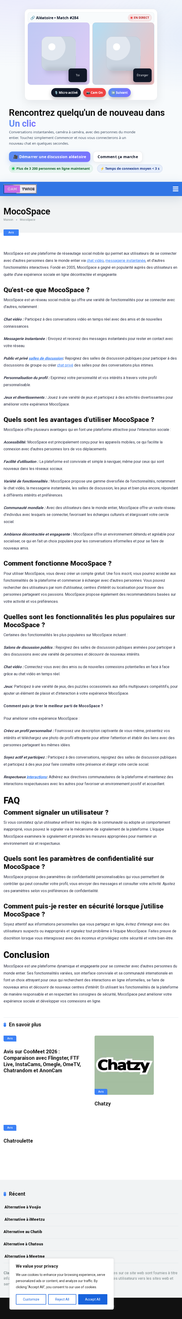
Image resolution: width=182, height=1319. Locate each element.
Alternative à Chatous (23, 1244)
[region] (61, 1284)
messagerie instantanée (125, 260)
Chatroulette (18, 1141)
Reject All (62, 1299)
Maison (8, 219)
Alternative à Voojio (22, 1207)
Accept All (92, 1299)
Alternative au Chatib (23, 1232)
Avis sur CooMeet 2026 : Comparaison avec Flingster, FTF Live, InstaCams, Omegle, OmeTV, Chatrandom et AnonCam (42, 1061)
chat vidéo (95, 260)
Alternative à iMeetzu (24, 1219)
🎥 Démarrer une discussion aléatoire (49, 156)
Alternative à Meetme (24, 1256)
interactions (37, 777)
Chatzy (103, 1104)
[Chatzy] (136, 1065)
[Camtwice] (20, 188)
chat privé (65, 365)
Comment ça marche (118, 156)
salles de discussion (46, 358)
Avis (11, 232)
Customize (31, 1299)
